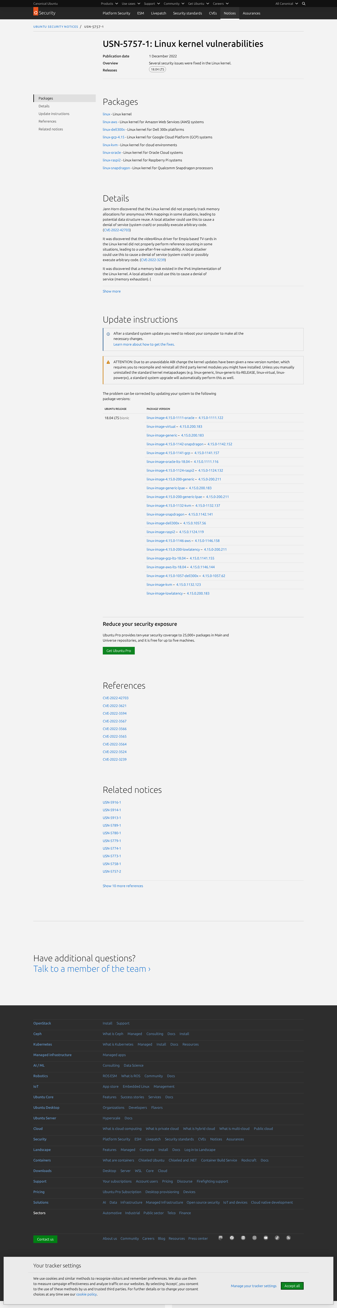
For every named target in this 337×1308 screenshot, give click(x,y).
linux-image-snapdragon (165, 514)
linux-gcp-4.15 (113, 137)
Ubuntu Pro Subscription (122, 1192)
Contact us (45, 1239)
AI (104, 1202)
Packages (46, 98)
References (47, 121)
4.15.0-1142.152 (220, 444)
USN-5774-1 (112, 848)
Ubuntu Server (44, 1118)
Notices (230, 13)
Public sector (154, 1213)
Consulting (154, 1034)
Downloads (42, 1171)
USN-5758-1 (112, 864)
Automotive (112, 1213)
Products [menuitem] (107, 3)
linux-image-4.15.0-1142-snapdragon (175, 444)
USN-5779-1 (112, 841)
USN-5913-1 (112, 818)
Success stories (132, 1097)
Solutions (40, 1202)
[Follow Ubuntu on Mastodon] (221, 1238)
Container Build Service (219, 1160)
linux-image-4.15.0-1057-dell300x (172, 576)
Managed (135, 1034)
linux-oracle (112, 152)
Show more (112, 291)
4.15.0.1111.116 (206, 461)
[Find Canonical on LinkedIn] (244, 1238)
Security (39, 1139)
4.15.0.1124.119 (191, 532)
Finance (185, 1213)
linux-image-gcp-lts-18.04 (166, 558)
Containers (42, 1160)
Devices (189, 1192)
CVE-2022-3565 (115, 736)
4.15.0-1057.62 (213, 576)
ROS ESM (110, 1076)
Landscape (42, 1150)
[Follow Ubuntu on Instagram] (255, 1238)
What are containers (118, 1160)
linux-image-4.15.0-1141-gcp (168, 453)
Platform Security (116, 13)
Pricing (167, 1181)
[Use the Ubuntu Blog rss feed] (289, 1238)
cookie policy (86, 1294)
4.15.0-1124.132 (210, 470)
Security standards (187, 13)
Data (113, 1202)
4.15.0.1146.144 (202, 567)
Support (123, 1023)
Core (150, 1171)
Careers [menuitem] (218, 3)
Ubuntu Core (43, 1097)
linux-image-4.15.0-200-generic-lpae (174, 497)
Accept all (292, 1286)
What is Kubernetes (118, 1044)
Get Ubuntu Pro (118, 651)
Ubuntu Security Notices (55, 26)
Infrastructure (131, 1202)
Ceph (37, 1034)
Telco (171, 1213)
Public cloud (263, 1128)
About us (110, 1238)
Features (109, 1097)
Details (44, 106)
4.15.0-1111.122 (211, 418)
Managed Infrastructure (164, 1202)
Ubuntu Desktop (46, 1107)
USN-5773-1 (112, 856)
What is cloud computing (122, 1128)
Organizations (113, 1107)
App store (111, 1086)
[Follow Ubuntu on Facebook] (233, 1238)
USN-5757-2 (112, 871)
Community (154, 1076)
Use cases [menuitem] (128, 3)
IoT (35, 1086)
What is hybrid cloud (199, 1128)
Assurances (251, 13)
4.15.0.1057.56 (194, 523)
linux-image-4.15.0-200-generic (170, 479)
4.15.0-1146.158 (207, 540)
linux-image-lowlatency (165, 593)
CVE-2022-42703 (117, 230)
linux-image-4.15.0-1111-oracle (170, 418)
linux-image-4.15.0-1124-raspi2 (170, 470)
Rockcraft (248, 1160)
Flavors (157, 1107)
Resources (191, 1044)
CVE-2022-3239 (153, 260)
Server (126, 1171)
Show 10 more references (123, 886)
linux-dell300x (114, 129)
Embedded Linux (136, 1086)
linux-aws (110, 122)
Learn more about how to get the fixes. (144, 344)
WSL (138, 1171)
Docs (171, 1034)
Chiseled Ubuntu (151, 1160)
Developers (138, 1107)
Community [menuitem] (171, 3)
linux (106, 114)
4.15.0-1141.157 (206, 453)
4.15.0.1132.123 (188, 584)
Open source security (203, 1202)
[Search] (303, 3)
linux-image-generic (162, 435)
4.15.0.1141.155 (202, 558)
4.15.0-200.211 (209, 479)
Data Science (134, 1065)
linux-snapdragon (116, 168)
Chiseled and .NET (183, 1160)
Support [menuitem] (149, 3)
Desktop (109, 1171)
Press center (198, 1238)
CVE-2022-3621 (115, 706)
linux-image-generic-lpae (166, 488)
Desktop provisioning (162, 1192)
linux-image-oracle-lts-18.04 (168, 461)
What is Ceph (113, 1034)
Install (107, 1023)
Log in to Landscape (200, 1150)
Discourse (184, 1181)
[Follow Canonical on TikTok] (278, 1238)
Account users (147, 1181)
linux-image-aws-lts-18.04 (166, 567)
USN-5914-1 (112, 810)
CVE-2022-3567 (115, 721)
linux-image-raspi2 (161, 532)
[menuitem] (287, 3)
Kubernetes (42, 1044)
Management (164, 1086)
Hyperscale (111, 1118)
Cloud (38, 1128)
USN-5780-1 (112, 833)
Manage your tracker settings (254, 1286)
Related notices (51, 129)
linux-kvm (110, 145)
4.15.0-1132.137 (207, 505)
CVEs (213, 13)
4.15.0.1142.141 (200, 514)
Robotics (40, 1076)
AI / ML (39, 1065)
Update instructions (54, 114)
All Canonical (284, 3)
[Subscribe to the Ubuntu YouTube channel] (266, 1238)
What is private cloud (162, 1128)
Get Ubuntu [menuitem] (196, 3)
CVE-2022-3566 (115, 729)
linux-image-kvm (159, 584)
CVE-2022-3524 (115, 752)
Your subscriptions (117, 1181)
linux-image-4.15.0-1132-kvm (169, 505)
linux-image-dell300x (163, 523)
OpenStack (42, 1023)
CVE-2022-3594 (115, 713)
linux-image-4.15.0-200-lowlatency (173, 549)
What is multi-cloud (234, 1128)
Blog (161, 1238)
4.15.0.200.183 (191, 426)
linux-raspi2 (112, 160)
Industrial (132, 1213)
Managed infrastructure (52, 1055)
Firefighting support (212, 1181)
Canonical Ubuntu (45, 3)
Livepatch (158, 13)
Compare (147, 1150)
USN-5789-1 (112, 825)
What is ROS (130, 1076)
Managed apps (114, 1055)
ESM (140, 13)
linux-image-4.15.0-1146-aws (169, 540)
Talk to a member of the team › (92, 969)
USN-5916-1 (112, 802)
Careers (148, 1238)
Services (154, 1097)
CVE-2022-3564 (115, 744)
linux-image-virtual (161, 426)
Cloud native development (272, 1202)
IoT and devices (235, 1202)
